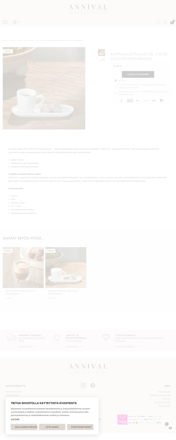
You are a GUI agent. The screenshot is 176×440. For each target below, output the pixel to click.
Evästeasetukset (81, 427)
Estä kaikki (52, 427)
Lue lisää (15, 419)
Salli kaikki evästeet (26, 427)
